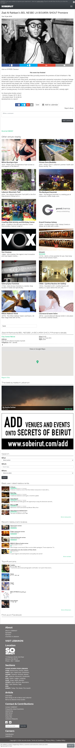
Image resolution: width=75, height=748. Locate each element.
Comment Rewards (11, 719)
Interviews (8, 696)
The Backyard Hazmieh (48, 192)
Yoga (19, 684)
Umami (42, 252)
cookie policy (40, 1)
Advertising (9, 711)
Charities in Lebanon (12, 636)
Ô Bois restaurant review (17, 531)
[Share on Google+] (46, 65)
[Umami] (56, 250)
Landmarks (26, 676)
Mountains (25, 682)
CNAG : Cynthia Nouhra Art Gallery (52, 284)
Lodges (16, 678)
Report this (6, 377)
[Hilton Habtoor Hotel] (19, 312)
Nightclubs (17, 672)
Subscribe (8, 717)
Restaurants (14, 670)
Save (37, 105)
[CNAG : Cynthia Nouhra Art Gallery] (56, 282)
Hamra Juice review (16, 526)
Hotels (11, 678)
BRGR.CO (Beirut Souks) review (19, 543)
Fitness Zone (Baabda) (47, 162)
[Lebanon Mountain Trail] (19, 190)
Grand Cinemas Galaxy (48, 222)
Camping (22, 678)
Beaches (18, 682)
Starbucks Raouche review (18, 537)
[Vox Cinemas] (19, 250)
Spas (10, 684)
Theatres (14, 674)
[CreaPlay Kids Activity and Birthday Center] (19, 220)
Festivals (20, 674)
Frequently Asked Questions (14, 709)
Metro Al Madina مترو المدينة (18, 592)
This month (27, 688)
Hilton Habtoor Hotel (10, 313)
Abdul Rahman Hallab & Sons (18, 510)
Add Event (8, 715)
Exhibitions (25, 672)
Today (13, 688)
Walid (12, 574)
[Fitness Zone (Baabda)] (56, 160)
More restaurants (66, 517)
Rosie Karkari (14, 600)
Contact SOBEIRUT (11, 707)
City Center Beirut (8, 336)
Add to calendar (51, 104)
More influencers (66, 610)
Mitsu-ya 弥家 (14, 505)
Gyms (13, 682)
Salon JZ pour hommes (10, 284)
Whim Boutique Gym (10, 162)
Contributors (9, 734)
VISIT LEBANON (14, 640)
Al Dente (12, 487)
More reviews (67, 556)
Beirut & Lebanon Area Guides (15, 699)
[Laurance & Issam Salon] (56, 312)
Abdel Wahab (14, 499)
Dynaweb (8, 633)
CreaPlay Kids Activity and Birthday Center (18, 222)
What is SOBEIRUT (11, 631)
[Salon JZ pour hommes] (19, 282)
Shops (12, 680)
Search (4, 477)
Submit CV (8, 736)
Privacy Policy (50, 740)
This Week (19, 688)
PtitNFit (12, 565)
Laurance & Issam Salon (48, 313)
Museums (18, 676)
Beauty (15, 684)
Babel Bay (13, 493)
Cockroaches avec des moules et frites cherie (23, 550)
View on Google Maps (37, 349)
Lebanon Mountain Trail (11, 192)
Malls (16, 680)
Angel (12, 583)
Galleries (12, 676)
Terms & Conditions (37, 740)
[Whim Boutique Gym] (19, 160)
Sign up (70, 746)
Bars (12, 672)
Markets (21, 680)
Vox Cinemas (7, 252)
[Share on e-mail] (64, 65)
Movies (26, 674)
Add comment (67, 121)
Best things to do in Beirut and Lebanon (18, 698)
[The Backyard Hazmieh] (56, 190)
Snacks (21, 670)
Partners (8, 634)
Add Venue (8, 713)
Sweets (26, 670)
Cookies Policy (60, 740)
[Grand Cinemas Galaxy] (56, 220)
